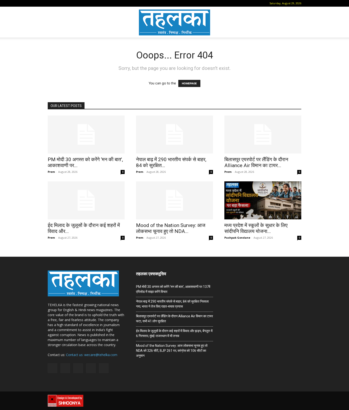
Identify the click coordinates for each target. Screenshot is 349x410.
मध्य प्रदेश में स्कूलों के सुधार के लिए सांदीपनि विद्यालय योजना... (256, 228)
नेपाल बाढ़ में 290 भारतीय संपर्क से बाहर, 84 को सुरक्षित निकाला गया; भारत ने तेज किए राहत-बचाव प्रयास (172, 303)
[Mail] (66, 3)
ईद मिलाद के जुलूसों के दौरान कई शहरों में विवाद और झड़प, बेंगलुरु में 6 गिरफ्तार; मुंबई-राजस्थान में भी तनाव (174, 333)
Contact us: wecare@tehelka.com (91, 354)
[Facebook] (58, 3)
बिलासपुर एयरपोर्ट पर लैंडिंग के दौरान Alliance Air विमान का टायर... (256, 162)
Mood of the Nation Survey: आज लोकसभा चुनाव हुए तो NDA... (170, 228)
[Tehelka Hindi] (174, 22)
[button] (51, 3)
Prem (51, 172)
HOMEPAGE (189, 83)
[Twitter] (81, 3)
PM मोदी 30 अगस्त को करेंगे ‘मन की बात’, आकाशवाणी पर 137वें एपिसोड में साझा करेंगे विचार (173, 289)
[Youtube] (89, 3)
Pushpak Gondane (237, 237)
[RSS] (74, 3)
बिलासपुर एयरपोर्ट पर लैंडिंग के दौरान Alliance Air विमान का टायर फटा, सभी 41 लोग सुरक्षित (174, 318)
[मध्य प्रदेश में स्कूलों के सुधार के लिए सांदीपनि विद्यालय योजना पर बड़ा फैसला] (262, 200)
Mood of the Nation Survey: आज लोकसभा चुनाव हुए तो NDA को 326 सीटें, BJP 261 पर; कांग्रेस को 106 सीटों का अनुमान (172, 350)
